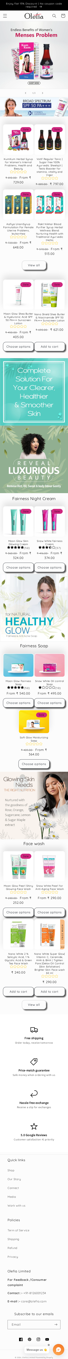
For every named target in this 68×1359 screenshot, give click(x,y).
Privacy (13, 1256)
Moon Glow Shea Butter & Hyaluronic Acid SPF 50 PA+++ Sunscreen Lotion (18, 318)
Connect (13, 1188)
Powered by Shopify (44, 1357)
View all (34, 265)
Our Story (14, 1179)
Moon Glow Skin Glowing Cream (18, 542)
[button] (5, 15)
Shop (11, 1170)
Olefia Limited (28, 1357)
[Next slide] (42, 93)
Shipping (13, 1239)
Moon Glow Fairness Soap (18, 683)
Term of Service (18, 1230)
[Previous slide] (25, 93)
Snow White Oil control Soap (49, 683)
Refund (12, 1248)
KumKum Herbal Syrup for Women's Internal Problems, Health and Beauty (18, 164)
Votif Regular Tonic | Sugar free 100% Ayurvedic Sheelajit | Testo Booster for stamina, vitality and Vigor (50, 167)
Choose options (18, 346)
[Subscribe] (56, 1324)
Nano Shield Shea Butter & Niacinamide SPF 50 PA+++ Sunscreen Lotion (49, 317)
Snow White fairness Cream (50, 542)
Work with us (17, 1205)
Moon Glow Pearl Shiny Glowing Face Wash (18, 887)
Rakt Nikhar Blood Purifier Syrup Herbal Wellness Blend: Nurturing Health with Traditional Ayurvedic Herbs (49, 232)
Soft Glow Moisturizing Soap (34, 739)
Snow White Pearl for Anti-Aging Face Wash (50, 887)
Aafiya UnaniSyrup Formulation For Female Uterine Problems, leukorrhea (18, 229)
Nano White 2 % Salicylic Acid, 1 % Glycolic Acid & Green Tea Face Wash (18, 958)
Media (12, 1196)
